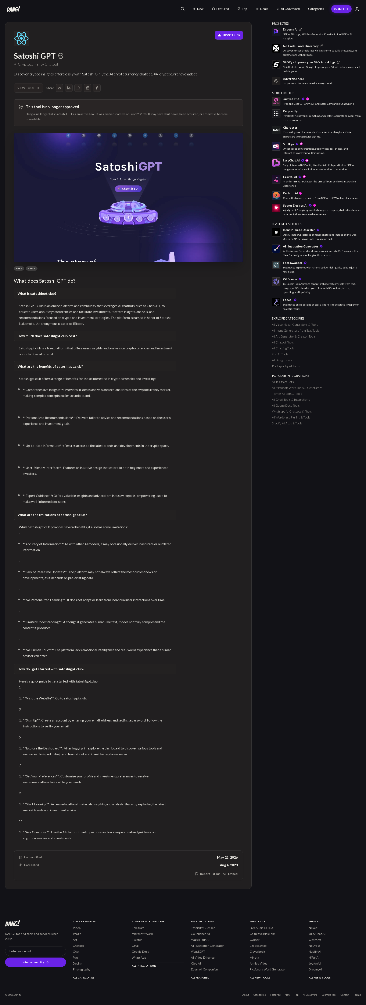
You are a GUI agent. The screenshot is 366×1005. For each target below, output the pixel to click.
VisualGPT (198, 951)
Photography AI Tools (286, 366)
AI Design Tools (282, 360)
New (200, 9)
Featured (222, 9)
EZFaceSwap (258, 945)
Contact (344, 994)
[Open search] (182, 9)
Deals (264, 9)
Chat (31, 268)
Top (244, 9)
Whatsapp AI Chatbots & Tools (292, 411)
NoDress (314, 945)
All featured (200, 977)
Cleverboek (257, 951)
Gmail (135, 945)
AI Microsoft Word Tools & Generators (297, 387)
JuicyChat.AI (317, 933)
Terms (357, 994)
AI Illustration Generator (207, 945)
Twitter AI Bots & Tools (287, 393)
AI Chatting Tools (283, 348)
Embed (233, 874)
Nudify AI (315, 951)
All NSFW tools (320, 977)
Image (77, 933)
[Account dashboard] (357, 9)
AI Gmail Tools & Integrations (291, 399)
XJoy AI (196, 963)
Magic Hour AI (200, 939)
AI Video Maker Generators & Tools (295, 324)
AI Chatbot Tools (283, 342)
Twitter (137, 939)
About (245, 994)
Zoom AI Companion (204, 969)
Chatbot (78, 945)
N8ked (313, 928)
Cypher (254, 939)
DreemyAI (315, 969)
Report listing (210, 874)
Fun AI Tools (280, 354)
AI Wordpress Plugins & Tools (291, 417)
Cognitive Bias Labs (263, 933)
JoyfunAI (315, 963)
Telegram (138, 928)
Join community (33, 962)
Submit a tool (329, 994)
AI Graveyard (290, 9)
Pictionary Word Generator (268, 969)
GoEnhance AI (200, 933)
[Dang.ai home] (12, 9)
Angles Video (259, 963)
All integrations (144, 965)
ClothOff (315, 939)
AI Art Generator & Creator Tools (294, 336)
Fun (75, 957)
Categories (316, 9)
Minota (254, 957)
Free (19, 268)
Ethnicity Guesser (203, 928)
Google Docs (140, 951)
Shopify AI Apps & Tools (287, 423)
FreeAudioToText (261, 928)
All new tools (260, 977)
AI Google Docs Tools (286, 405)
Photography (81, 969)
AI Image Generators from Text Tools (295, 330)
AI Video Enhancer (203, 957)
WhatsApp (139, 957)
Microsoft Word (142, 933)
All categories (83, 977)
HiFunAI (314, 957)
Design (77, 963)
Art (75, 939)
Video (77, 928)
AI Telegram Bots (283, 382)
